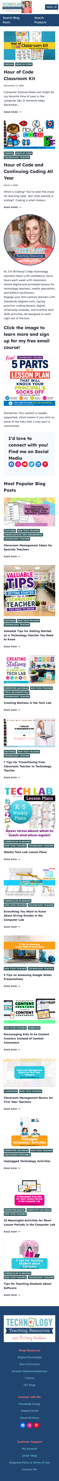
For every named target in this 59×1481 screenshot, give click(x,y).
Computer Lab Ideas (16, 688)
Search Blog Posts (11, 20)
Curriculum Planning (17, 841)
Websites (34, 1028)
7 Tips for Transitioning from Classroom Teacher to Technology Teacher (27, 766)
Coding (8, 64)
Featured (9, 530)
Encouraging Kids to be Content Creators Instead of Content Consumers (26, 1038)
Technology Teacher (16, 157)
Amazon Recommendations (29, 1371)
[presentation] (29, 45)
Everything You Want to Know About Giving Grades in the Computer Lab (25, 915)
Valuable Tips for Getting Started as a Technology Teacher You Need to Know (28, 635)
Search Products (40, 20)
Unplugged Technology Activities (27, 1161)
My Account (29, 1448)
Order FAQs (29, 1455)
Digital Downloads (30, 1357)
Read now (12, 556)
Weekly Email (29, 1410)
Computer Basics (14, 1210)
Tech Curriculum (29, 1364)
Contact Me (29, 1469)
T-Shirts (29, 1378)
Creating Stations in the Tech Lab (27, 702)
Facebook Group (29, 1403)
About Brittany (29, 1417)
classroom (10, 1091)
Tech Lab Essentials (16, 692)
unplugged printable (17, 1154)
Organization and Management (23, 534)
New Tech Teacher (28, 530)
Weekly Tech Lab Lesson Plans (25, 852)
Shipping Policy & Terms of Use (29, 1462)
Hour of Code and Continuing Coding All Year (28, 171)
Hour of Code (24, 64)
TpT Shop (29, 1385)
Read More (12, 112)
